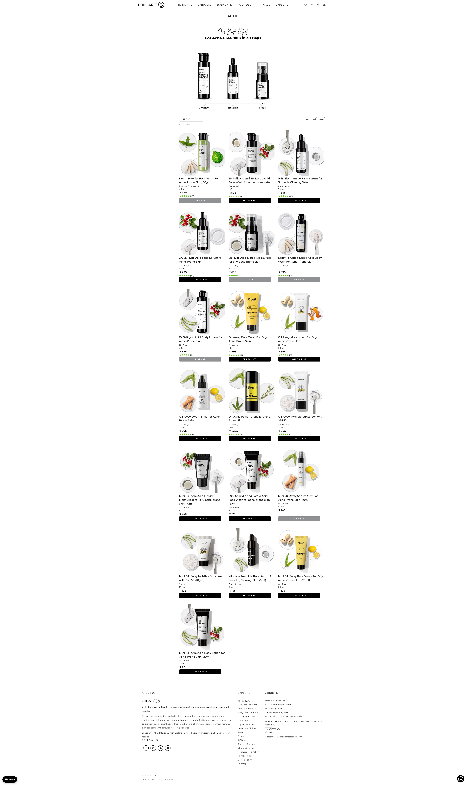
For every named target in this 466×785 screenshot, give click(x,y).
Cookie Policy (245, 760)
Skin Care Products (248, 709)
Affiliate (242, 740)
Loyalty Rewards (246, 724)
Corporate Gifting (247, 728)
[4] (321, 119)
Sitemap (242, 764)
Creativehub (168, 779)
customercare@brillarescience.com (283, 737)
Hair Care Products (247, 705)
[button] (305, 5)
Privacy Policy (245, 756)
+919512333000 (273, 729)
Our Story (243, 720)
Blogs (241, 736)
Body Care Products (248, 713)
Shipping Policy (246, 748)
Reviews (242, 732)
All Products (244, 701)
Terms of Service (246, 744)
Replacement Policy (248, 752)
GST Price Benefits (247, 716)
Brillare (151, 776)
